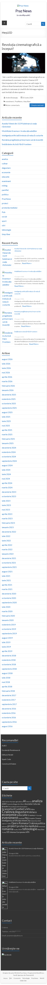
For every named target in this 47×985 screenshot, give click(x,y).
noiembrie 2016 (9, 713)
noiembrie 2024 (9, 452)
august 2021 (7, 571)
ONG (9, 823)
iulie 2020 (6, 607)
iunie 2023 (6, 505)
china (33, 809)
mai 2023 (6, 509)
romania (7, 829)
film (27, 818)
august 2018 (7, 673)
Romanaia (41, 826)
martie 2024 (7, 487)
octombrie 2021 (9, 562)
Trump (4, 832)
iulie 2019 (6, 642)
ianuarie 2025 (8, 443)
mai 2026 (6, 372)
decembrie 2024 (9, 447)
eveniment (10, 101)
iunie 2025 (6, 421)
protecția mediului (9, 207)
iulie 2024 (6, 470)
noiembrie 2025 (9, 399)
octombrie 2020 (9, 598)
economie (6, 172)
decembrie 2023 (9, 492)
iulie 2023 (6, 501)
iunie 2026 (6, 368)
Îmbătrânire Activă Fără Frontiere (16, 144)
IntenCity (26, 820)
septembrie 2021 (9, 567)
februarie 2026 (8, 386)
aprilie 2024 (7, 483)
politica (5, 194)
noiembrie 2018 (9, 660)
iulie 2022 (6, 536)
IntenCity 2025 (36, 821)
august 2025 (7, 412)
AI (24, 801)
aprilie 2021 (7, 585)
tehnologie (6, 230)
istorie (4, 823)
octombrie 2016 (9, 717)
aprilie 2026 (7, 377)
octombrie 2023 (9, 496)
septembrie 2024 (9, 461)
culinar (5, 163)
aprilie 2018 (7, 686)
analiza (5, 159)
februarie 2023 (8, 523)
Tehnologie (26, 978)
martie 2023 (7, 518)
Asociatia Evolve (14, 807)
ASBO (4, 804)
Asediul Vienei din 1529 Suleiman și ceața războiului (26, 848)
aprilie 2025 (7, 430)
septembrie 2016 (9, 722)
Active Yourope (10, 801)
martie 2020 (7, 611)
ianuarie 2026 (8, 390)
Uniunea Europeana (17, 832)
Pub (3, 212)
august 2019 (7, 638)
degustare (6, 168)
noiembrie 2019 (9, 624)
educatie (5, 177)
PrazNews (19, 101)
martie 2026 (7, 381)
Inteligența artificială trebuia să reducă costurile (22, 135)
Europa (39, 815)
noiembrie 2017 (9, 700)
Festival (21, 818)
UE (7, 832)
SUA (20, 829)
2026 (3, 802)
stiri (3, 225)
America (29, 801)
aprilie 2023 (7, 514)
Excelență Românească (11, 750)
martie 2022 (7, 549)
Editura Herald (7, 755)
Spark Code (6, 759)
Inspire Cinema (35, 818)
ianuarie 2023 (8, 527)
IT (7, 823)
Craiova (8, 811)
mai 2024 (6, 478)
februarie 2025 (8, 439)
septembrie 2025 (9, 408)
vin (27, 831)
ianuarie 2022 (8, 554)
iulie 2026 (6, 363)
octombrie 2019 (9, 629)
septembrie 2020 (9, 602)
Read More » (27, 263)
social (4, 216)
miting (4, 185)
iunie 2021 (6, 580)
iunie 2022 (6, 540)
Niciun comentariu (13, 105)
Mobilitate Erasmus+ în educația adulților (19, 131)
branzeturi (23, 807)
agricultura (19, 802)
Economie (17, 978)
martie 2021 (7, 589)
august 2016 (7, 726)
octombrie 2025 (9, 403)
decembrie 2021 (9, 558)
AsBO (4, 746)
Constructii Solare (9, 764)
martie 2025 (7, 434)
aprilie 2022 (7, 545)
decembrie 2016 (9, 708)
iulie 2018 (6, 677)
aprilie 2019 (7, 651)
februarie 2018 (8, 691)
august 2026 (7, 359)
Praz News (23, 11)
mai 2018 (6, 682)
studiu (16, 829)
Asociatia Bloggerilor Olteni (15, 804)
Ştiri (10, 978)
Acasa (6, 978)
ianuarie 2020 (8, 620)
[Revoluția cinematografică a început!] (23, 54)
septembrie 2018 (9, 669)
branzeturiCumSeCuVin (16, 809)
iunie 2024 (6, 474)
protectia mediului (27, 826)
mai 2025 (6, 425)
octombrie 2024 (9, 456)
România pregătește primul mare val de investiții (22, 140)
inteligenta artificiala (11, 820)
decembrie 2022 (9, 531)
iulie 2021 (6, 576)
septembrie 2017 (9, 704)
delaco (33, 812)
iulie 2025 (6, 416)
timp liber (27, 101)
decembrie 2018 (9, 655)
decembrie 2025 (9, 394)
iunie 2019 (6, 646)
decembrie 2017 (9, 695)
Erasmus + (32, 815)
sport (4, 221)
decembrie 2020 (9, 593)
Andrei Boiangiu (12, 98)
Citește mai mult (37, 105)
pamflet (5, 190)
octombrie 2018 (9, 664)
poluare (4, 826)
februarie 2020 (8, 616)
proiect (5, 203)
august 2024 (7, 465)
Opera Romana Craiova (24, 823)
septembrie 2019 (9, 633)
